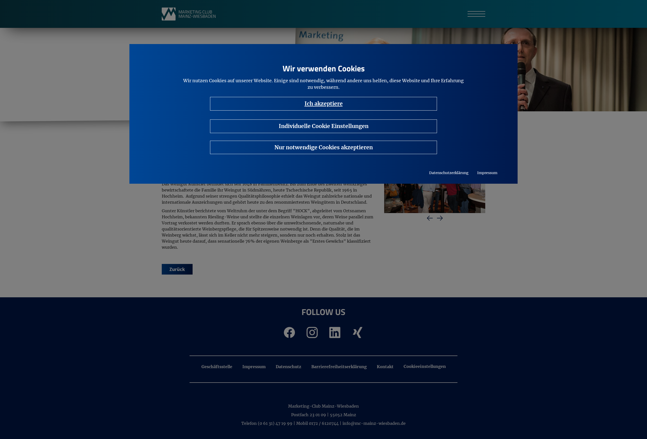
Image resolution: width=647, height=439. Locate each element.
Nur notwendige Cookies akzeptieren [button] (323, 147)
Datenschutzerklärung (449, 173)
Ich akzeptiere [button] (324, 103)
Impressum (487, 173)
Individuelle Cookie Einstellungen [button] (323, 126)
